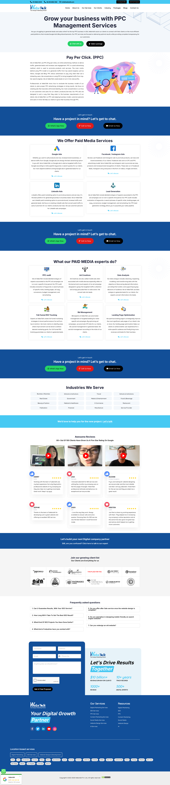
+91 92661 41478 (37, 2)
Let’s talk (107, 421)
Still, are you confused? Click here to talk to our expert (85, 543)
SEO (119, 711)
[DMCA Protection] (106, 777)
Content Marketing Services (99, 717)
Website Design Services (98, 723)
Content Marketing (124, 717)
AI (118, 726)
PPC (119, 714)
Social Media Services (97, 720)
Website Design (123, 723)
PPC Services (94, 714)
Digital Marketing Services (99, 707)
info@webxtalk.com (68, 2)
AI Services (93, 726)
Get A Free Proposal (42, 689)
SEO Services (94, 711)
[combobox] (60, 656)
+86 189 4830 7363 (51, 2)
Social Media (122, 720)
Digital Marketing (123, 708)
